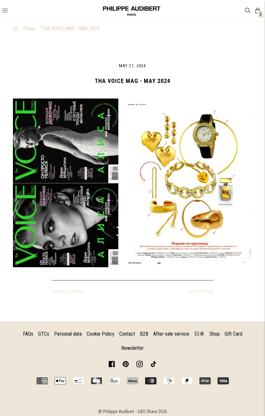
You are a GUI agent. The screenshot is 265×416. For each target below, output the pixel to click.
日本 (199, 334)
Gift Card (233, 334)
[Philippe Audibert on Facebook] (112, 365)
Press (29, 28)
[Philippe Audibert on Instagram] (139, 365)
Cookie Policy (100, 334)
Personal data (68, 334)
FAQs (28, 334)
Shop (214, 334)
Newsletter (132, 348)
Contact (127, 334)
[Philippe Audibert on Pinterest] (125, 365)
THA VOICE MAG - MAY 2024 (70, 28)
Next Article (201, 291)
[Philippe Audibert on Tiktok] (153, 365)
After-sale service (171, 334)
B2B (144, 334)
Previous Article (68, 291)
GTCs (43, 334)
